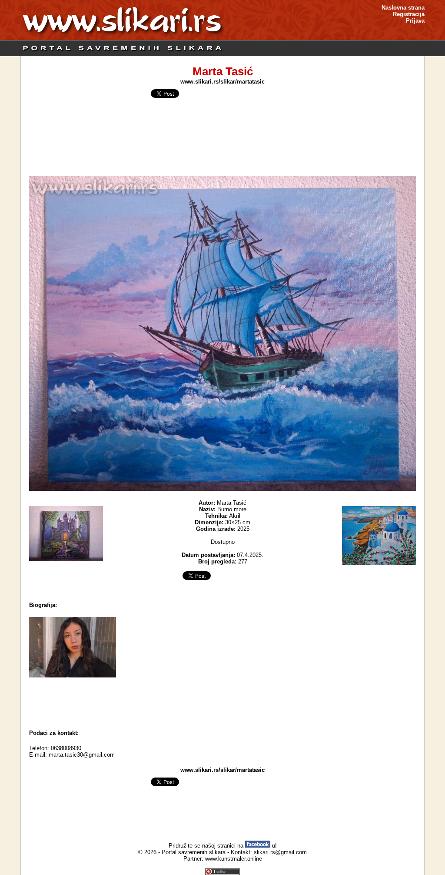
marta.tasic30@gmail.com (82, 754)
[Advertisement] (222, 701)
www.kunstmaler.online (233, 858)
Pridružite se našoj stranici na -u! (223, 845)
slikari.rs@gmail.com (280, 852)
